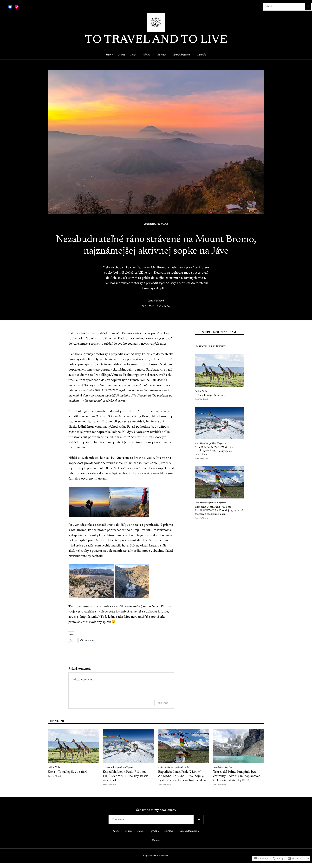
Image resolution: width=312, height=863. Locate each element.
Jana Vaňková (156, 301)
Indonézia (149, 224)
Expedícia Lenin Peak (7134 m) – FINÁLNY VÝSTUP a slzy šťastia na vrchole (214, 451)
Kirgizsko (221, 443)
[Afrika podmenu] (151, 55)
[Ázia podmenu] (137, 55)
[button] (88, 501)
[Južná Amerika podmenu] (191, 55)
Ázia (197, 443)
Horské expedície (208, 443)
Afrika (198, 391)
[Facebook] (10, 7)
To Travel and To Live (156, 40)
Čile (230, 767)
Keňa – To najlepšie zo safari (211, 395)
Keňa (204, 391)
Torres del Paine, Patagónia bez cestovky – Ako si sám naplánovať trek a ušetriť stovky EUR (236, 776)
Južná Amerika (220, 767)
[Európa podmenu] (167, 55)
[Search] (308, 6)
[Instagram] (17, 7)
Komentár (163, 702)
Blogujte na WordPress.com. (156, 856)
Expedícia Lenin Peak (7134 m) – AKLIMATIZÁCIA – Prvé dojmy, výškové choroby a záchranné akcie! (219, 510)
